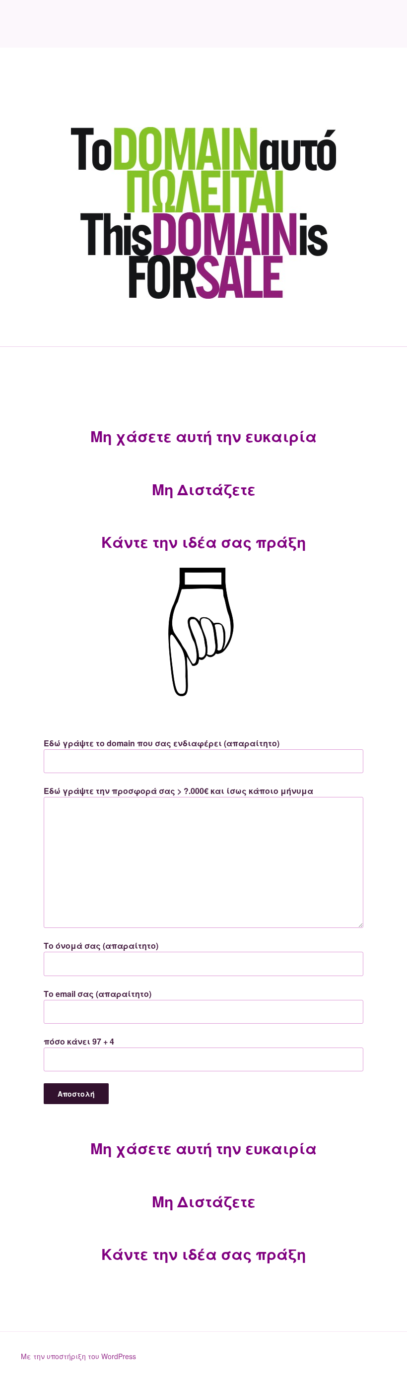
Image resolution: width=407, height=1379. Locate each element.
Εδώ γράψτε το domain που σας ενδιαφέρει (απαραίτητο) (161, 743)
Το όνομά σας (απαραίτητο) (101, 945)
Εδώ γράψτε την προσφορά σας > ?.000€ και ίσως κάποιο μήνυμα (178, 790)
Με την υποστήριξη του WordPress (78, 1356)
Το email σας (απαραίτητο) (97, 993)
